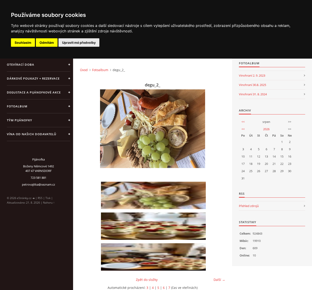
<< (243, 122)
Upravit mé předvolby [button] (79, 42)
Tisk (47, 198)
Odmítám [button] (47, 42)
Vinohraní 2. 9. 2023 (252, 75)
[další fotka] (218, 128)
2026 (266, 129)
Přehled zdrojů (249, 206)
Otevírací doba (20, 64)
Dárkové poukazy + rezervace (33, 78)
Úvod (84, 70)
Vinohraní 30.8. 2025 (252, 85)
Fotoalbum (17, 106)
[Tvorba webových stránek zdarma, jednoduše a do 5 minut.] (33, 198)
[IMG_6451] (154, 226)
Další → (219, 279)
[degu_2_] (154, 195)
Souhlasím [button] (23, 42)
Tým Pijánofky (19, 120)
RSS (40, 198)
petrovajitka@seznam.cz (38, 184)
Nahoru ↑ (49, 203)
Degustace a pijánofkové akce (34, 92)
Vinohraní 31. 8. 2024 (253, 94)
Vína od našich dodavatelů (31, 134)
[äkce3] (154, 257)
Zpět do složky (147, 279)
